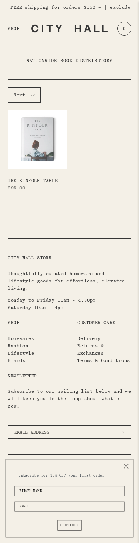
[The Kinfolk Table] (37, 139)
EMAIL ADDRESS (34, 423)
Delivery (89, 338)
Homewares (21, 338)
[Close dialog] (126, 466)
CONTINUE (69, 525)
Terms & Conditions (103, 360)
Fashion (18, 345)
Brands (16, 360)
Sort (19, 95)
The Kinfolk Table (33, 180)
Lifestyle (21, 353)
